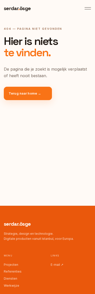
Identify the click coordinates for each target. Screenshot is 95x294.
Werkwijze (11, 285)
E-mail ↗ (57, 265)
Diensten (10, 278)
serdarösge (17, 224)
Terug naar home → (25, 93)
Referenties (13, 271)
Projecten (11, 265)
